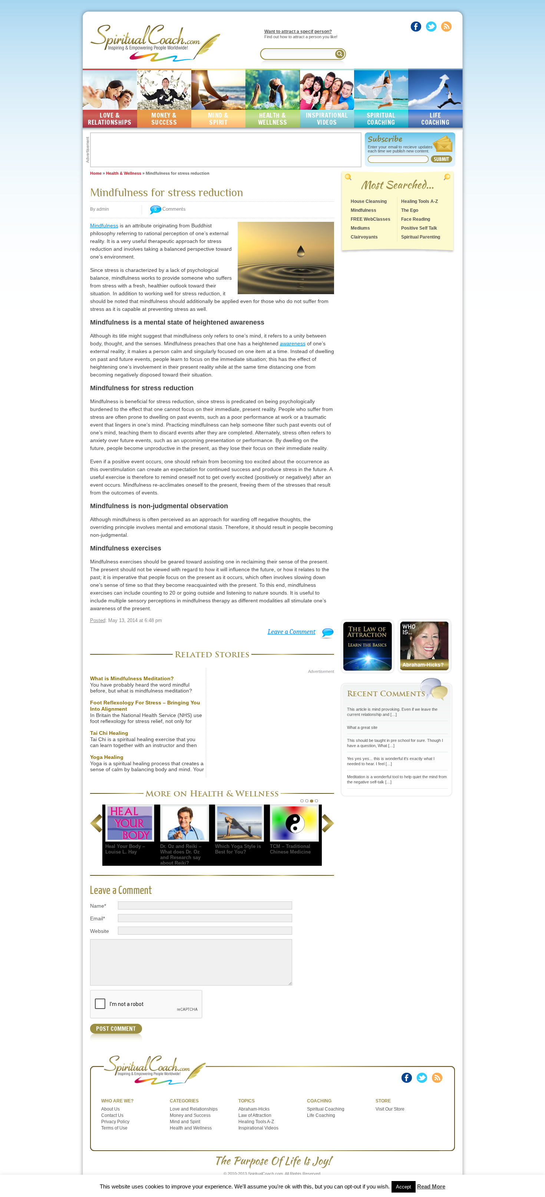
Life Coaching (321, 1115)
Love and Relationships (194, 1109)
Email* (97, 918)
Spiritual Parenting (420, 237)
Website (99, 931)
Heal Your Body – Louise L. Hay (125, 849)
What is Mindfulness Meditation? (132, 678)
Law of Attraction (254, 1115)
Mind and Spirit (185, 1121)
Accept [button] (403, 1187)
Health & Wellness (123, 173)
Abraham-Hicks (254, 1109)
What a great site (362, 727)
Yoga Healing (106, 757)
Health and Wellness (191, 1128)
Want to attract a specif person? (298, 31)
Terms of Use (114, 1128)
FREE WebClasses (370, 219)
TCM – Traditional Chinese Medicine (290, 849)
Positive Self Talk (419, 228)
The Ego (409, 210)
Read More (431, 1186)
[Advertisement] (226, 150)
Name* (98, 906)
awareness (292, 343)
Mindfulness (104, 225)
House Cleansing (369, 201)
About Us (110, 1109)
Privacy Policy (115, 1121)
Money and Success (190, 1115)
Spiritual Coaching (325, 1109)
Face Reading (415, 219)
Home (96, 173)
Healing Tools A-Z (419, 201)
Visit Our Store (390, 1109)
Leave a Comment (292, 632)
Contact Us (112, 1115)
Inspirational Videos (258, 1128)
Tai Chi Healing (109, 733)
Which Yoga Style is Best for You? (238, 849)
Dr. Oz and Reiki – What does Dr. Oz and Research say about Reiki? (180, 855)
